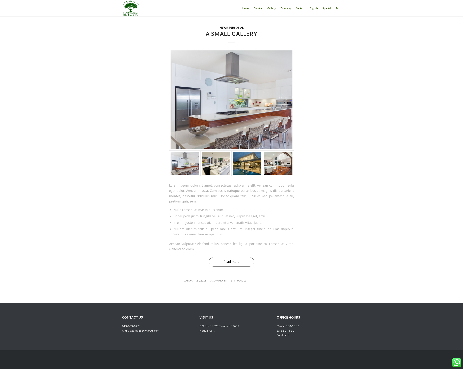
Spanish (327, 8)
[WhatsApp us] (456, 362)
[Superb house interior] (216, 163)
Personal (236, 27)
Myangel (240, 280)
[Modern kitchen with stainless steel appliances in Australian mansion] (231, 100)
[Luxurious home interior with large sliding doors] (278, 163)
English (313, 8)
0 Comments (218, 280)
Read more (231, 262)
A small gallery (232, 33)
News (224, 27)
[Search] (337, 8)
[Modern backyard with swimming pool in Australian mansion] (247, 163)
